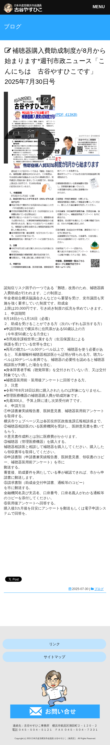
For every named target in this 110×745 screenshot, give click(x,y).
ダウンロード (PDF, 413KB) (55, 115)
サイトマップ (54, 657)
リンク (54, 644)
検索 (100, 43)
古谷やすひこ (41, 29)
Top (105, 740)
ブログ (99, 589)
